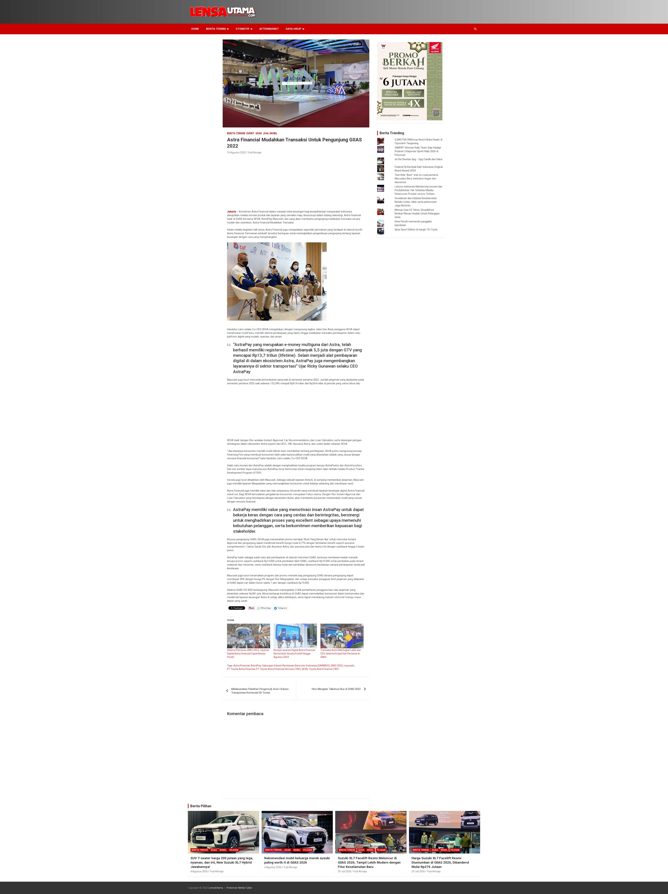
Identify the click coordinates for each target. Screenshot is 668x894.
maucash (349, 665)
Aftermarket (269, 28)
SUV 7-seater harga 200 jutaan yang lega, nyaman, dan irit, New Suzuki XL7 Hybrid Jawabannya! (221, 862)
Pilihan (233, 850)
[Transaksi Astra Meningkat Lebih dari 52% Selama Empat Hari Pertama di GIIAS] (342, 636)
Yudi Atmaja (254, 152)
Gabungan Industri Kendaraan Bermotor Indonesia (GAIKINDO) (296, 665)
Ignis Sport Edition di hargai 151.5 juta (416, 229)
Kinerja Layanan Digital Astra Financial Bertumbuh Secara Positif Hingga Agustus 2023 (294, 653)
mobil (223, 850)
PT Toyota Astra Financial (241, 669)
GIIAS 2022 (337, 665)
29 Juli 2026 (344, 871)
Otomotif (242, 28)
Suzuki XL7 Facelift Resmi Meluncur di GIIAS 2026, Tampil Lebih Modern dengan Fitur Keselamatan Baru (369, 862)
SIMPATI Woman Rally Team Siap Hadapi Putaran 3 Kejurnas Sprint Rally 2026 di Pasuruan (418, 151)
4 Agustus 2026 (199, 871)
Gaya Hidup (293, 28)
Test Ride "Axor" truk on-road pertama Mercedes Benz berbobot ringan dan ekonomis (416, 178)
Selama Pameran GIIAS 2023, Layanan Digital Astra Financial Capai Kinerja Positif (248, 653)
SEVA (305, 669)
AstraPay (256, 665)
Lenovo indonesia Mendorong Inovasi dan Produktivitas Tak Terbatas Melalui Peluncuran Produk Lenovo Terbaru (418, 190)
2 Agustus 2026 (272, 867)
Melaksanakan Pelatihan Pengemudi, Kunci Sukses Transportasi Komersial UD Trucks (260, 690)
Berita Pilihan (200, 806)
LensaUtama (216, 887)
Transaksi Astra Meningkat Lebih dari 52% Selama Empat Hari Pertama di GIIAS (340, 653)
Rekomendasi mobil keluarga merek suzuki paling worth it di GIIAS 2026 (297, 860)
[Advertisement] (296, 181)
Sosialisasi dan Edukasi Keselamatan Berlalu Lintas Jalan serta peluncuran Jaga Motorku (416, 202)
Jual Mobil (270, 133)
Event (250, 133)
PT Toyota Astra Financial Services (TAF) (278, 669)
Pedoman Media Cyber (239, 887)
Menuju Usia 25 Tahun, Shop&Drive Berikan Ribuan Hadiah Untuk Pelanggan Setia (417, 213)
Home (195, 28)
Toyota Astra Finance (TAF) (324, 669)
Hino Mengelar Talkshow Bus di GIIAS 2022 (336, 689)
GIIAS (259, 133)
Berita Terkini (216, 28)
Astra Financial (241, 665)
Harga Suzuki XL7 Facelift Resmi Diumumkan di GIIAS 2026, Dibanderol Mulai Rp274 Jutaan (440, 862)
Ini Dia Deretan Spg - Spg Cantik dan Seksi (418, 159)
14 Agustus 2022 (236, 152)
